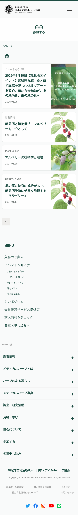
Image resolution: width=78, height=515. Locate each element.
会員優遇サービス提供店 (22, 309)
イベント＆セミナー (18, 264)
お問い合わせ (67, 492)
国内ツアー (12, 288)
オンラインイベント (16, 282)
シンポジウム (14, 301)
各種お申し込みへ (17, 325)
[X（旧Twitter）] (28, 505)
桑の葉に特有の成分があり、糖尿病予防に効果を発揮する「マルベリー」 (25, 190)
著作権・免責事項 (15, 487)
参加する (39, 32)
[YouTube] (51, 505)
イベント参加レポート (18, 276)
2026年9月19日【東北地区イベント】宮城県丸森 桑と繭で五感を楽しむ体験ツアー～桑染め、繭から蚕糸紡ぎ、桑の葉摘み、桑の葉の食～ (25, 85)
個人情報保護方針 (42, 487)
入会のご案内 (14, 257)
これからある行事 (15, 271)
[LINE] (59, 505)
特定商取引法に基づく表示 (25, 492)
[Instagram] (43, 505)
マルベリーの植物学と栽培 (24, 157)
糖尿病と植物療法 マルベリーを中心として (25, 126)
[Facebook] (35, 505)
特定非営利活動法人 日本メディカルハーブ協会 (39, 470)
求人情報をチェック (18, 317)
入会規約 (65, 487)
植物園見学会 (13, 294)
